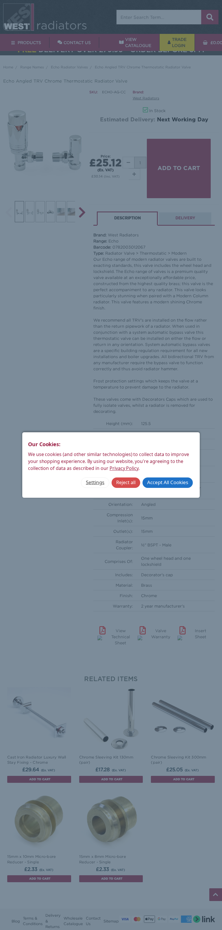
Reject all (126, 482)
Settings (95, 482)
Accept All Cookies (167, 482)
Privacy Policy (124, 468)
